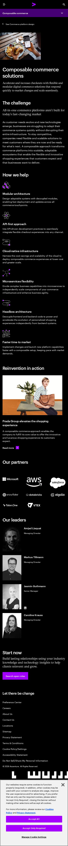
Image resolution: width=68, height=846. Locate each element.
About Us (7, 713)
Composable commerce (15, 13)
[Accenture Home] (34, 4)
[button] (15, 676)
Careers (7, 708)
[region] (34, 813)
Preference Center (12, 702)
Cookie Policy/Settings (14, 749)
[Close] (62, 784)
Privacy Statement (12, 737)
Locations (8, 725)
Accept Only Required (34, 828)
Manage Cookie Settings (34, 837)
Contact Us (8, 719)
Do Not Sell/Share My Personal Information (25, 760)
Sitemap (7, 731)
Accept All (33, 819)
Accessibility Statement (15, 754)
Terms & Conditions (13, 743)
